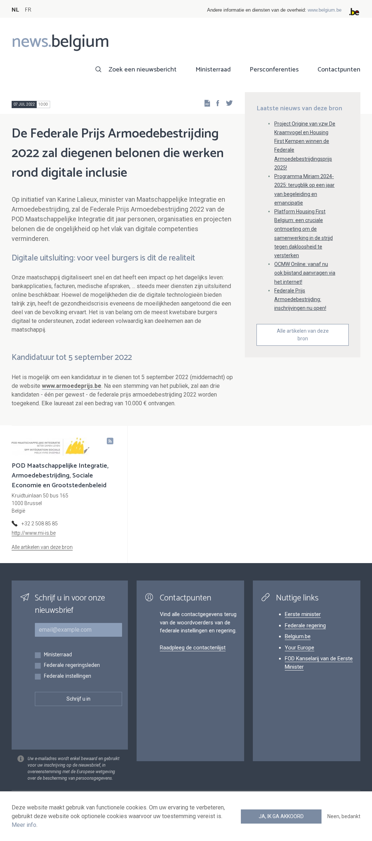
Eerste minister (303, 614)
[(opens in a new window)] (215, 103)
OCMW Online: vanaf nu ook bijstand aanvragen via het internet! (304, 272)
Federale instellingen (67, 676)
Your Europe (299, 647)
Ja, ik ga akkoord (281, 816)
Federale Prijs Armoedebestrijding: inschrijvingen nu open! (300, 299)
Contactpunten (339, 69)
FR (28, 10)
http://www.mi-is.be (34, 533)
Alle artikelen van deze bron (303, 334)
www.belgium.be (324, 10)
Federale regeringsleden (72, 665)
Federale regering (305, 625)
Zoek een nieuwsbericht (143, 69)
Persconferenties (274, 69)
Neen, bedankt (343, 816)
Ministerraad (213, 69)
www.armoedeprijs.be (71, 385)
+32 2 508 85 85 (39, 523)
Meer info (24, 824)
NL (15, 10)
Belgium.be (298, 636)
